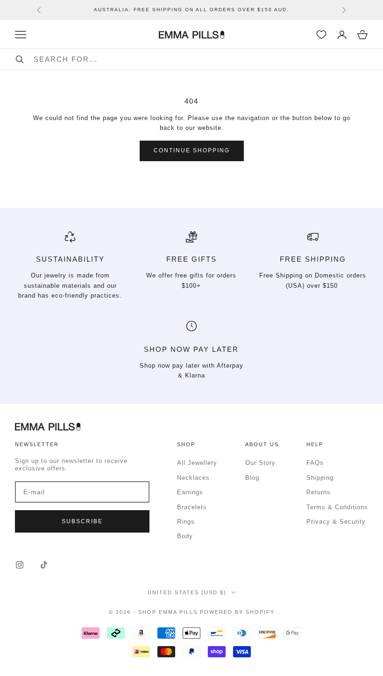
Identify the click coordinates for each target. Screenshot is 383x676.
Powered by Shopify (237, 612)
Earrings (190, 492)
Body (185, 536)
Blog (252, 477)
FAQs (315, 462)
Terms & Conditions (337, 507)
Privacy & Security (336, 521)
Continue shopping (192, 150)
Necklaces (193, 477)
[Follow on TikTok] (44, 564)
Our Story (260, 462)
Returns (318, 492)
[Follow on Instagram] (19, 564)
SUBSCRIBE (82, 521)
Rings (186, 521)
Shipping (319, 477)
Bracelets (192, 507)
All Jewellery (197, 462)
